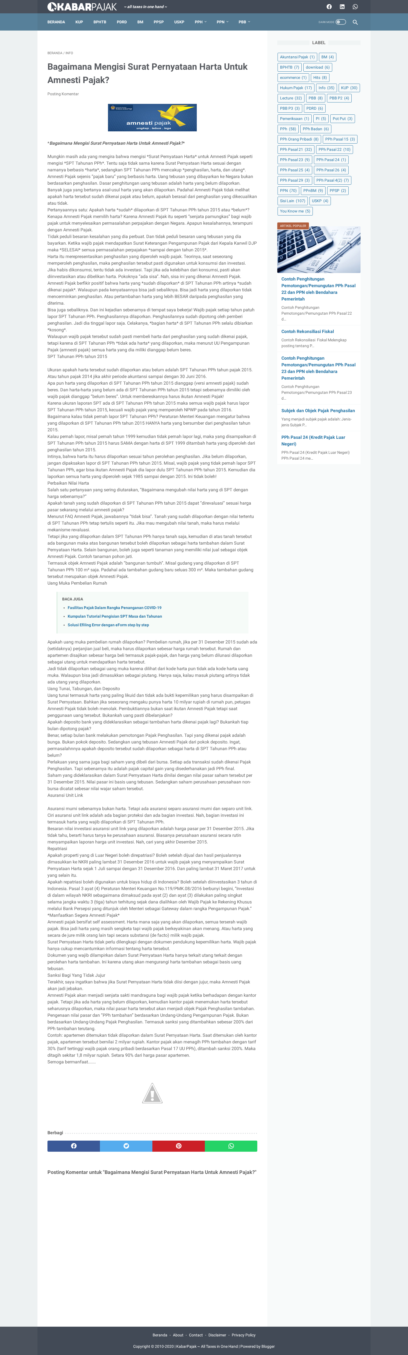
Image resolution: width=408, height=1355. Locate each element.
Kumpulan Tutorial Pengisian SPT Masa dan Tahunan (115, 616)
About (178, 1335)
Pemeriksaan (294, 118)
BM (140, 22)
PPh (199, 22)
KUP (79, 22)
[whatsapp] (231, 1146)
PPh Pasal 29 (295, 180)
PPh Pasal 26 (331, 170)
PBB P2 (339, 98)
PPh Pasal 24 (331, 159)
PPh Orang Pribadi (299, 139)
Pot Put (342, 118)
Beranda (56, 22)
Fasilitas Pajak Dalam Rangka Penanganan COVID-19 (115, 607)
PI (321, 118)
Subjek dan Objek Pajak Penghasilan (318, 410)
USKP (179, 22)
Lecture (291, 98)
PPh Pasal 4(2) (332, 180)
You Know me (295, 211)
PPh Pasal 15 (340, 139)
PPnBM (313, 190)
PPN (221, 22)
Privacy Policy (244, 1335)
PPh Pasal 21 (296, 149)
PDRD (122, 22)
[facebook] (73, 1146)
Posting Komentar (63, 94)
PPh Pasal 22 (335, 149)
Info (326, 88)
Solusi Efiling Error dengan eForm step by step (108, 625)
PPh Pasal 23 (295, 159)
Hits (320, 77)
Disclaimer (217, 1335)
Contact (196, 1335)
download (318, 67)
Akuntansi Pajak (297, 57)
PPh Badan (316, 129)
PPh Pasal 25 (295, 170)
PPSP (159, 22)
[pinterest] (178, 1146)
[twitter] (126, 1146)
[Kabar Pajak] (85, 7)
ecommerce (293, 77)
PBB (242, 22)
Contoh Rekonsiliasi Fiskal (307, 331)
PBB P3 (290, 108)
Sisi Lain (292, 201)
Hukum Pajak (296, 88)
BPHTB (100, 22)
